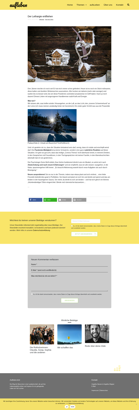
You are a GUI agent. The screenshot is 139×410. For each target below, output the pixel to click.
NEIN (72, 407)
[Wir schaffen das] (69, 334)
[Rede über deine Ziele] (97, 333)
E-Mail (94, 386)
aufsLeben (95, 5)
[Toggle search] (128, 5)
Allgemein (41, 19)
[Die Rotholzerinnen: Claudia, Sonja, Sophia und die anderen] (42, 334)
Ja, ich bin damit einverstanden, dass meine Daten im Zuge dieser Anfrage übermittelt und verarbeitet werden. (99, 227)
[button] (35, 200)
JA (67, 407)
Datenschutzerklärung (41, 230)
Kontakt (119, 5)
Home (70, 5)
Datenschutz (104, 390)
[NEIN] (136, 404)
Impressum (95, 390)
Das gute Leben (49, 19)
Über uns (108, 5)
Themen (80, 5)
